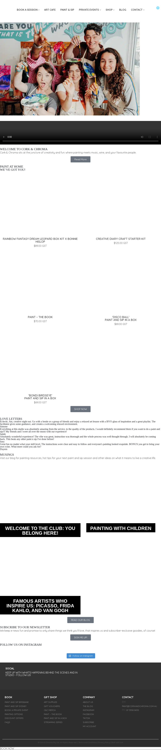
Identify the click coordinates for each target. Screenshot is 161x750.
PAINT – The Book (53, 714)
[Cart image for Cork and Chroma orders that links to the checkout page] (154, 10)
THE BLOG (88, 706)
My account (89, 726)
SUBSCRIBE (88, 722)
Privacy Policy (104, 742)
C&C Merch (50, 710)
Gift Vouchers (52, 706)
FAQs (7, 722)
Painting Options (14, 714)
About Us (88, 702)
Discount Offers (14, 718)
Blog (122, 9)
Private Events (89, 9)
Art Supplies (50, 702)
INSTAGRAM (88, 710)
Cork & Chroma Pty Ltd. (49, 742)
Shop (109, 9)
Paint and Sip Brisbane (17, 702)
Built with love (117, 742)
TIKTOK (86, 718)
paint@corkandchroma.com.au (139, 706)
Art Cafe (50, 9)
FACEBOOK (88, 714)
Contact (136, 9)
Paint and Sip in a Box (55, 718)
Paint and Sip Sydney (15, 706)
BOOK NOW (7, 748)
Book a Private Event (16, 710)
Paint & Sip (67, 9)
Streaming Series (53, 722)
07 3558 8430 (132, 710)
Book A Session (27, 9)
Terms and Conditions (87, 742)
